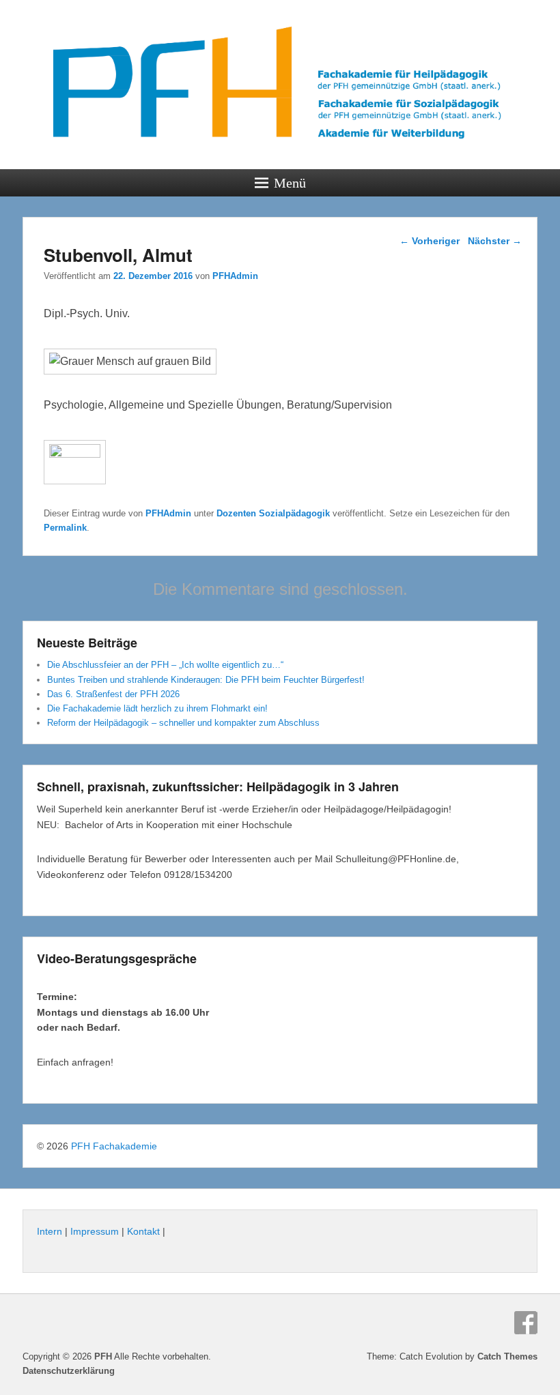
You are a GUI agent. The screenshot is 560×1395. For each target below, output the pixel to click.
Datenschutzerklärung (69, 1371)
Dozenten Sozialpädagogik (273, 513)
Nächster (495, 240)
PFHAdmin (235, 276)
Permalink (65, 528)
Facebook (525, 1322)
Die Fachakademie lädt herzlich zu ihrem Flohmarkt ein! (157, 708)
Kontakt (143, 1231)
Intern (49, 1231)
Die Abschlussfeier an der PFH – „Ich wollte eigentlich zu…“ (165, 665)
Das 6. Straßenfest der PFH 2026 (113, 694)
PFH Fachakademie (114, 1146)
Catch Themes (507, 1356)
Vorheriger (430, 240)
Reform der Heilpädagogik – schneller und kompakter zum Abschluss (183, 723)
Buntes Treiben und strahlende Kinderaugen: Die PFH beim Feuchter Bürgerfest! (206, 680)
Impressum (94, 1231)
